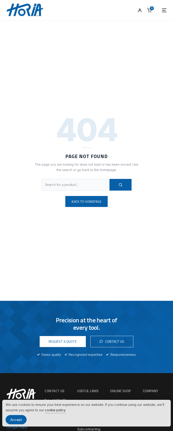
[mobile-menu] (159, 10)
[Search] (120, 185)
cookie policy (55, 410)
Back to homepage (86, 201)
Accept (16, 420)
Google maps (17, 427)
